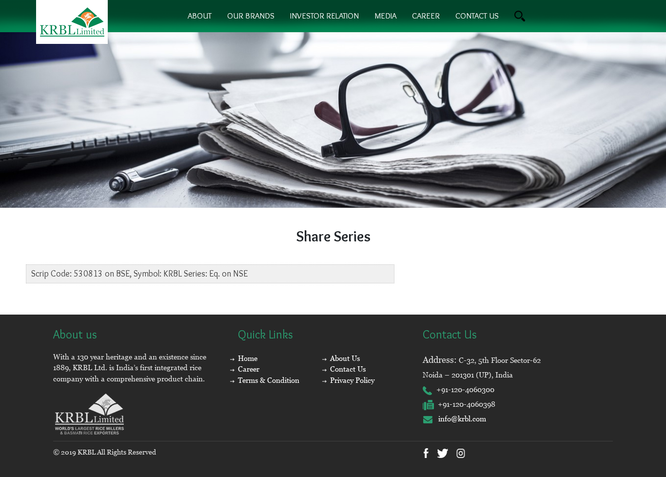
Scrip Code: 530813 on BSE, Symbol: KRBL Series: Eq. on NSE (139, 273)
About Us (345, 358)
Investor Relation (324, 15)
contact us (477, 15)
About (200, 15)
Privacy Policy (352, 380)
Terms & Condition (268, 380)
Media (385, 15)
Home (247, 358)
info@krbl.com (459, 419)
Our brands (250, 15)
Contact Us (348, 369)
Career (426, 15)
